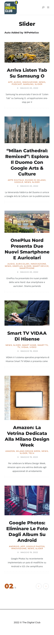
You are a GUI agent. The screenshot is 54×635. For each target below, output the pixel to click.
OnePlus (17, 266)
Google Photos (35, 546)
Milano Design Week (28, 451)
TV (19, 347)
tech (31, 453)
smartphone (27, 268)
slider (38, 84)
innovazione (30, 82)
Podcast (17, 84)
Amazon (10, 451)
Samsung (28, 84)
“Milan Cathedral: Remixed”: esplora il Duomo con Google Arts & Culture (27, 162)
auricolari (22, 264)
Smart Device (41, 266)
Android (14, 546)
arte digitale (16, 180)
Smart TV (43, 345)
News (42, 82)
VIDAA (24, 347)
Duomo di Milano (35, 180)
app (10, 82)
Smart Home (29, 345)
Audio (17, 82)
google (18, 182)
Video (33, 347)
